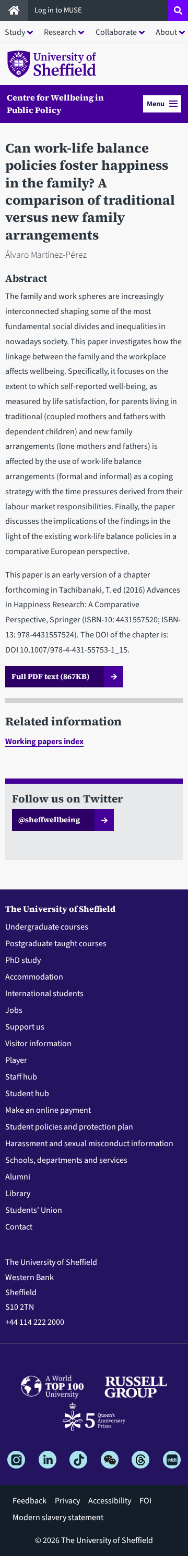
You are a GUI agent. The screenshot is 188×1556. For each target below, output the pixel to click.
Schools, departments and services (66, 1160)
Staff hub (21, 1077)
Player (16, 1060)
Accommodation (34, 977)
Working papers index (44, 741)
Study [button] (15, 32)
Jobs (13, 1010)
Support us (24, 1027)
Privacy (67, 1501)
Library (17, 1193)
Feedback (29, 1501)
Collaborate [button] (116, 32)
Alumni (17, 1177)
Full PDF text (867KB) (50, 676)
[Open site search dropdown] (178, 10)
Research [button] (60, 32)
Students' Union (33, 1210)
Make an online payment (48, 1110)
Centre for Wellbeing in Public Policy (55, 104)
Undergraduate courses (46, 927)
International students (44, 993)
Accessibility (109, 1501)
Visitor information (38, 1043)
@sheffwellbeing (49, 819)
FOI (145, 1501)
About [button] (166, 32)
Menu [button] (155, 103)
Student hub (27, 1093)
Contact (18, 1227)
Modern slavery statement (58, 1517)
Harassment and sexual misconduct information (89, 1143)
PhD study (23, 960)
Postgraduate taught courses (56, 943)
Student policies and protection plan (69, 1127)
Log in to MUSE (59, 10)
